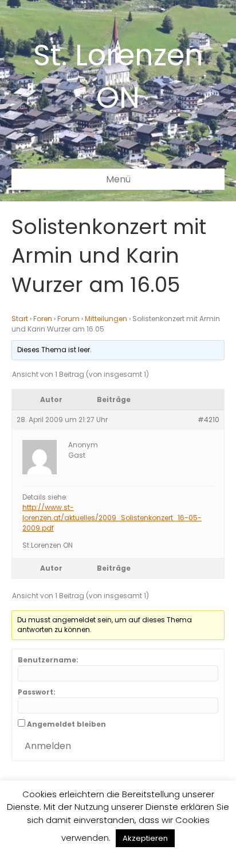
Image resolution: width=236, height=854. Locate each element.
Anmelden (48, 745)
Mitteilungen (106, 318)
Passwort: (37, 692)
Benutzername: (48, 660)
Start (19, 318)
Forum (68, 318)
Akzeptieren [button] (145, 838)
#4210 (208, 419)
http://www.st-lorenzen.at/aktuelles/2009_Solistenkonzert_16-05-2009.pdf (112, 517)
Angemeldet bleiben (66, 724)
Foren (42, 318)
